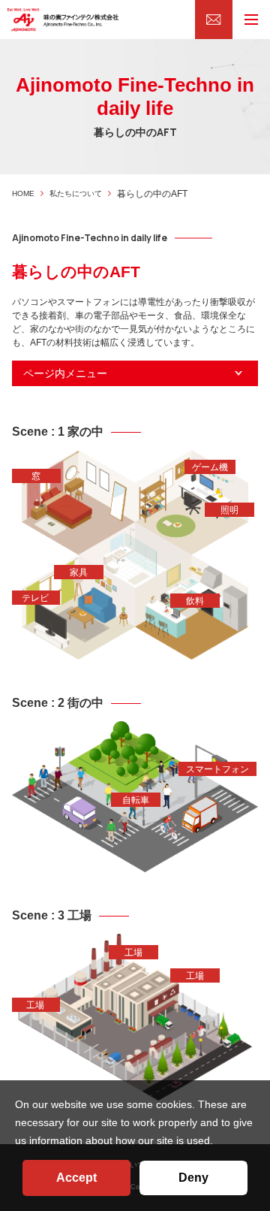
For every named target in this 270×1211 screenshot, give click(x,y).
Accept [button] (76, 1177)
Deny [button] (193, 1177)
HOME (23, 193)
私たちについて (76, 193)
